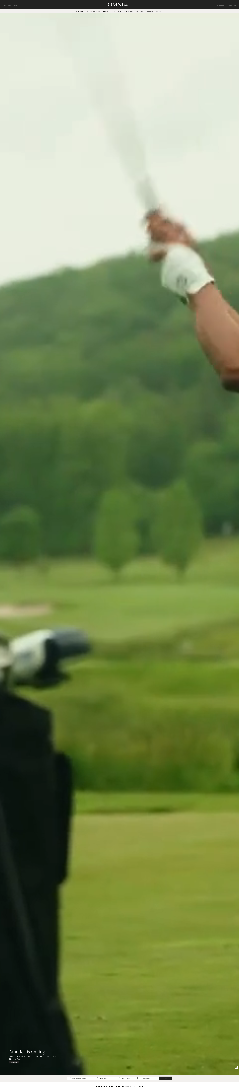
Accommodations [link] (93, 11)
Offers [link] (158, 11)
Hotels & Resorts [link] (13, 5)
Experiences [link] (128, 11)
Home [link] (4, 5)
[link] (221, 5)
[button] (232, 5)
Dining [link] (105, 11)
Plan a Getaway (14, 1062)
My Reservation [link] (220, 5)
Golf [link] (113, 11)
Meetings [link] (139, 11)
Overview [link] (79, 11)
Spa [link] (119, 11)
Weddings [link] (149, 11)
